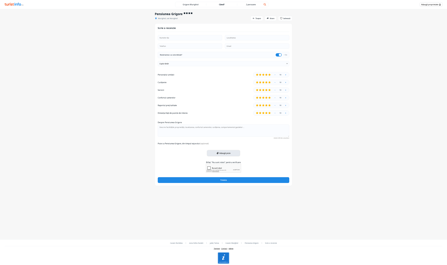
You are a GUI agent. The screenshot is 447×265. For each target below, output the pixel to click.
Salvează (286, 18)
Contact (224, 248)
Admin (231, 248)
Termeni (217, 248)
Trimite (223, 180)
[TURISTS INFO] (14, 4)
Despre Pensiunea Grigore (170, 122)
